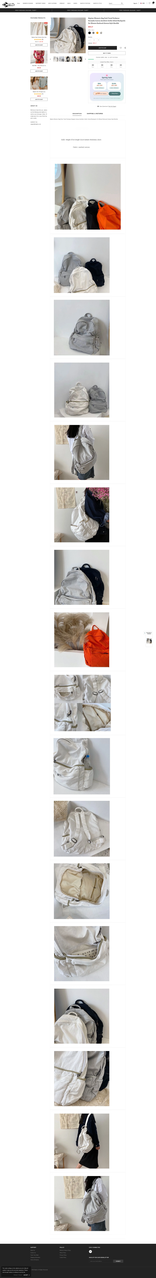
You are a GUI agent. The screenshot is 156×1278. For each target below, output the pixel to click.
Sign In (135, 3)
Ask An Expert (112, 106)
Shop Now (115, 93)
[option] (26, 10)
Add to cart (39, 45)
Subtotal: (90, 43)
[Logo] (8, 4)
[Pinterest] (90, 1251)
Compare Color (80, 50)
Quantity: (90, 37)
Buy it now (107, 53)
